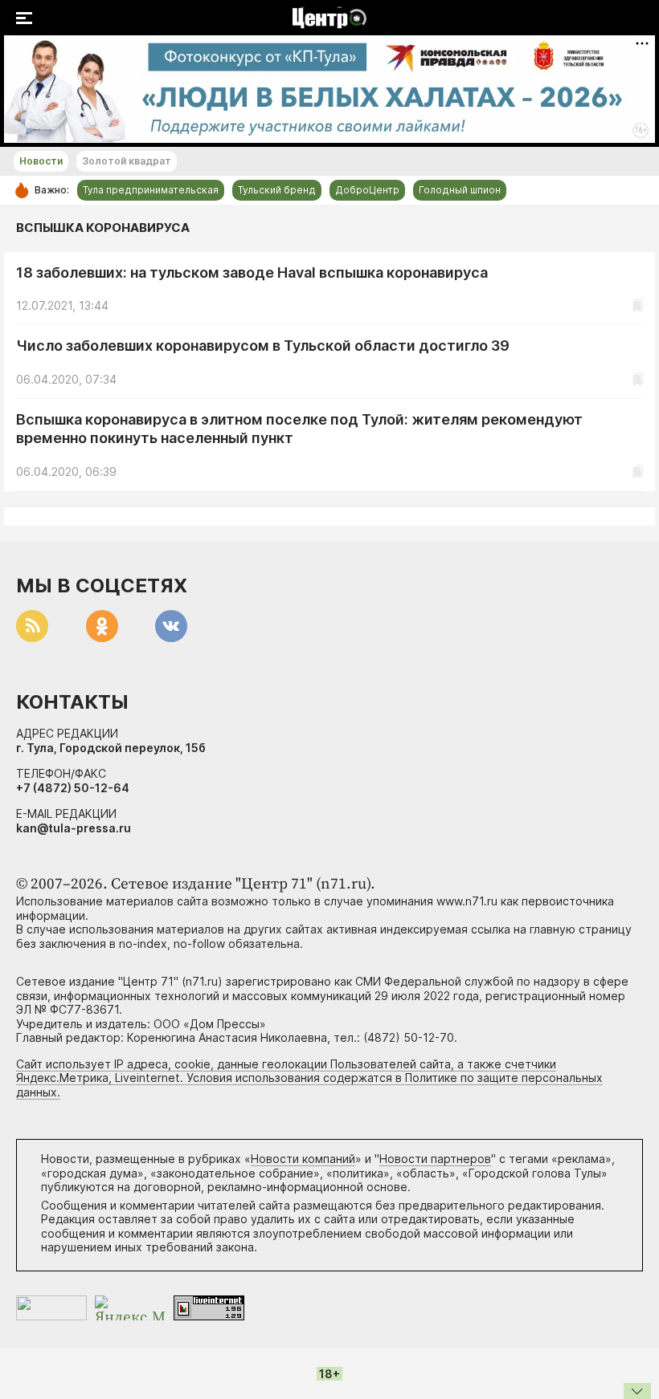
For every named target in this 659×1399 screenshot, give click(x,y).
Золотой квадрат (126, 161)
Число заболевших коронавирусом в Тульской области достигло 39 (263, 345)
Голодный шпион (460, 190)
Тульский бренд (277, 190)
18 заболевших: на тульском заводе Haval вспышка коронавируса (252, 272)
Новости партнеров (435, 1158)
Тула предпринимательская (151, 190)
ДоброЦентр (367, 190)
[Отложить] (637, 305)
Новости (41, 161)
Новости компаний (303, 1158)
